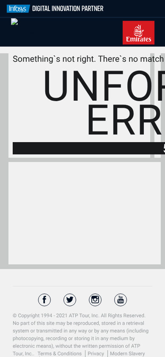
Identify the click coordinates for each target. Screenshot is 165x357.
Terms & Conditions (60, 353)
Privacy (96, 353)
